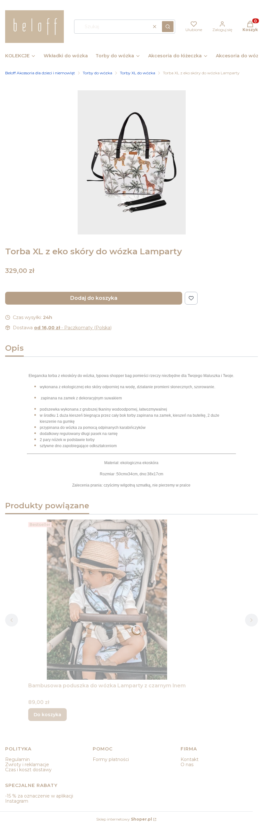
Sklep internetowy (124, 819)
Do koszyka (47, 714)
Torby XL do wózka (137, 72)
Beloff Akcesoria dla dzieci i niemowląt (40, 72)
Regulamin (17, 759)
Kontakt (190, 759)
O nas (187, 764)
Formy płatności (111, 759)
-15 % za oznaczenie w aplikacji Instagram (39, 798)
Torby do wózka (97, 72)
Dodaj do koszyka (93, 298)
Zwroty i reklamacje (27, 764)
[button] (168, 26)
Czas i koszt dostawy (28, 770)
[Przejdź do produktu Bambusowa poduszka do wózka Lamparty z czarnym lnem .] (107, 600)
